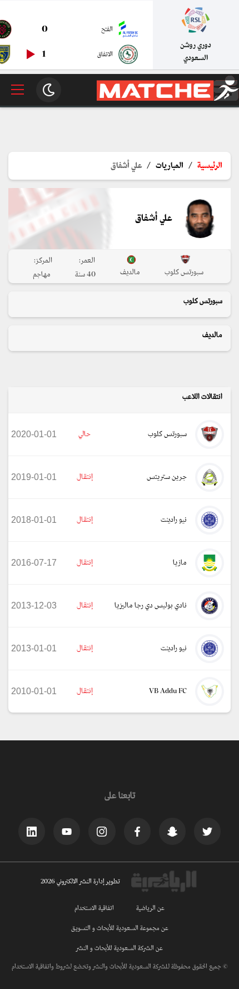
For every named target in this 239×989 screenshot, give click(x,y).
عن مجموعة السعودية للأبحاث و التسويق (119, 928)
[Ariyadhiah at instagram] (101, 831)
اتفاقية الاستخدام (94, 908)
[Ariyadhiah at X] (207, 831)
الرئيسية (209, 165)
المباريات (169, 165)
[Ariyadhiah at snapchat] (172, 831)
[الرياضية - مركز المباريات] (168, 98)
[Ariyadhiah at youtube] (66, 831)
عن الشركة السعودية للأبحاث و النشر (119, 948)
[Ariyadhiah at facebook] (137, 831)
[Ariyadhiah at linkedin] (31, 831)
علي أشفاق (126, 165)
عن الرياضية (150, 908)
